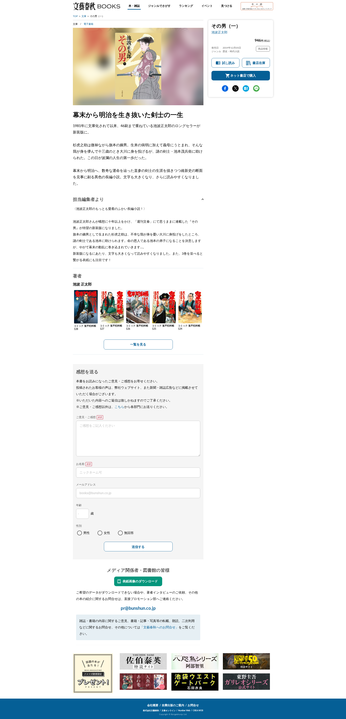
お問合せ (193, 705)
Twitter (235, 88)
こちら (119, 407)
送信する (138, 547)
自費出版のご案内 (173, 705)
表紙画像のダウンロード (140, 581)
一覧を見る (138, 344)
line (256, 88)
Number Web (184, 711)
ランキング (186, 6)
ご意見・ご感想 (86, 417)
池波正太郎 (219, 32)
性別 (79, 526)
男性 (86, 533)
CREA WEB (198, 711)
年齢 (79, 505)
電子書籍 (88, 24)
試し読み (228, 63)
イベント (207, 6)
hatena (246, 88)
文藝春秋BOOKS (96, 6)
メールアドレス (86, 484)
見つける (226, 6)
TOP (75, 16)
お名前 (80, 464)
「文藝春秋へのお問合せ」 (159, 627)
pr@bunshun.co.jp (138, 608)
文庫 (83, 16)
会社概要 (152, 705)
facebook (225, 88)
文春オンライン (169, 711)
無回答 (129, 533)
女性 (107, 533)
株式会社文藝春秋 (151, 711)
